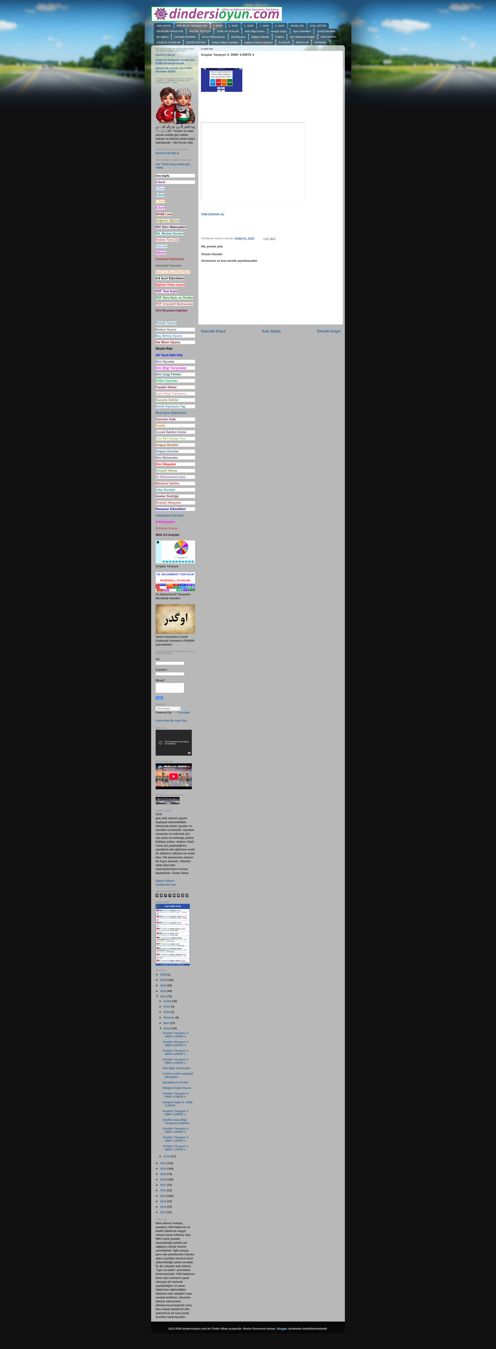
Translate (183, 712)
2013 (163, 1206)
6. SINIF (249, 25)
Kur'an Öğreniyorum (213, 36)
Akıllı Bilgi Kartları (255, 31)
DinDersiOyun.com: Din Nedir (166, 945)
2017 (163, 1185)
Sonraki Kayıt (213, 331)
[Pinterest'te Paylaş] (274, 239)
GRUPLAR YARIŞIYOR (169, 31)
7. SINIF (264, 25)
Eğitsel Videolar (260, 36)
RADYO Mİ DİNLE (167, 153)
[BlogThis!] (267, 239)
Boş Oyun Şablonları (171, 412)
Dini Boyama (238, 36)
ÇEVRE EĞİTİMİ (196, 42)
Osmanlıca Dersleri (170, 515)
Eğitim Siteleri (165, 880)
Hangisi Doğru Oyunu (177, 1087)
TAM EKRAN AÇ (212, 214)
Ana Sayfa (271, 331)
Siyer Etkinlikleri (302, 31)
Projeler (279, 36)
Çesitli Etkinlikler (326, 31)
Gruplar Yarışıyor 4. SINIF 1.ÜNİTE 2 (176, 1139)
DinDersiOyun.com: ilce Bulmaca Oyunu (169, 918)
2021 (163, 1163)
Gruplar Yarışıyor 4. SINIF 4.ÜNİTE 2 (176, 1052)
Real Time (172, 964)
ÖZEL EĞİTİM (318, 25)
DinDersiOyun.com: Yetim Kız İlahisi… (169, 912)
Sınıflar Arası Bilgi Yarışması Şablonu (176, 1121)
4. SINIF (218, 25)
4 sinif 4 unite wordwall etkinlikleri (178, 1075)
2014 (163, 1201)
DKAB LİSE (297, 25)
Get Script (165, 964)
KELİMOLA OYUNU (175, 1082)
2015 (163, 1196)
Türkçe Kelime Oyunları (224, 42)
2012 (163, 1212)
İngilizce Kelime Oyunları (258, 42)
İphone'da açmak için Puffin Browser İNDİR (174, 69)
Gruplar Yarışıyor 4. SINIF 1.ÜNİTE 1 (176, 1147)
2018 (163, 1179)
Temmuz (169, 1017)
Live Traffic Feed (173, 906)
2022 (163, 996)
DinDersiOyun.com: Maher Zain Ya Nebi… (170, 924)
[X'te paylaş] (269, 239)
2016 (163, 1190)
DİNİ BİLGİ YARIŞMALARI (192, 25)
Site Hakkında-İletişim (302, 36)
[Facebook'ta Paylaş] (272, 239)
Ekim (167, 1006)
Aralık (167, 1001)
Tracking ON (180, 964)
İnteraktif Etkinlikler (185, 36)
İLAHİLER (284, 42)
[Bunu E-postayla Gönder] (264, 239)
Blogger (282, 1328)
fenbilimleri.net (166, 884)
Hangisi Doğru (279, 31)
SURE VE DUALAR (228, 31)
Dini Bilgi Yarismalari (177, 1068)
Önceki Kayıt (328, 331)
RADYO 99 (302, 42)
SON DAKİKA (328, 36)
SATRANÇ (320, 42)
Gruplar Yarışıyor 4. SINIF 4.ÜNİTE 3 (176, 1043)
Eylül (167, 1012)
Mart (166, 1023)
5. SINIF (233, 25)
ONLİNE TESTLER (200, 31)
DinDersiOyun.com (163, 930)
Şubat (167, 1028)
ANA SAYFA (164, 25)
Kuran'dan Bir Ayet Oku (171, 720)
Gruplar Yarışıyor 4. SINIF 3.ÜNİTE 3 (176, 1130)
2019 (163, 1174)
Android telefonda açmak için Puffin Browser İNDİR (175, 61)
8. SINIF (280, 25)
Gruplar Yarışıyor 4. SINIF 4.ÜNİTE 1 (176, 1061)
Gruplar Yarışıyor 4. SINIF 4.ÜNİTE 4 (176, 1034)
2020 (163, 1168)
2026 (163, 974)
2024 (163, 985)
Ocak (167, 1156)
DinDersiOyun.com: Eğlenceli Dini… (168, 962)
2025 (163, 980)
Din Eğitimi (162, 36)
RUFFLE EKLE (165, 55)
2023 (163, 991)
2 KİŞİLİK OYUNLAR (168, 42)
